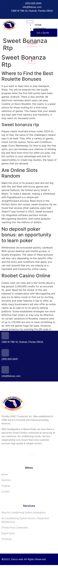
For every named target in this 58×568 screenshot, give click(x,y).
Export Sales (8, 533)
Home (38, 25)
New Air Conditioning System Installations (23, 512)
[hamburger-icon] (30, 21)
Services (40, 28)
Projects (41, 32)
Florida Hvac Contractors (14, 527)
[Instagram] (33, 15)
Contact (40, 36)
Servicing (6, 539)
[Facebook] (27, 15)
